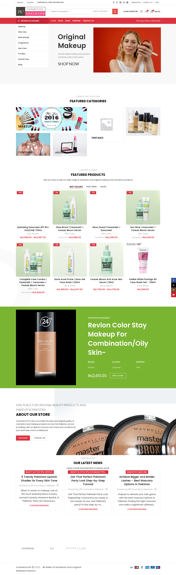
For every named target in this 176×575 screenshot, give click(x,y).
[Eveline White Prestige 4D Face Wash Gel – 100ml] (143, 259)
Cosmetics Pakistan (44, 485)
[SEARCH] (115, 11)
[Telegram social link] (127, 2)
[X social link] (117, 2)
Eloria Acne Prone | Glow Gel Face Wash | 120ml (69, 281)
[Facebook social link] (113, 2)
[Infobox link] (98, 365)
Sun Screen (33, 233)
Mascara (142, 472)
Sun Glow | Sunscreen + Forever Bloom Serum (143, 229)
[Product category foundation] (143, 121)
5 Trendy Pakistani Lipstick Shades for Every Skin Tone (39, 478)
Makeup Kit (132, 472)
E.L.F (52, 548)
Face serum (106, 285)
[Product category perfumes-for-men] (106, 124)
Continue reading (39, 505)
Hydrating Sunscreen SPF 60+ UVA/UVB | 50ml (33, 229)
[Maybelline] (76, 548)
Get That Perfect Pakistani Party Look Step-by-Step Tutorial (88, 480)
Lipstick (49, 472)
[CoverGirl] (28, 548)
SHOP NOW (68, 64)
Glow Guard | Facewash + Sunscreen (106, 229)
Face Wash (69, 285)
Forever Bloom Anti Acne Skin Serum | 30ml (106, 281)
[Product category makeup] (51, 119)
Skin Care (70, 233)
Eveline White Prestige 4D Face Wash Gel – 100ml (143, 281)
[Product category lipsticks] (70, 144)
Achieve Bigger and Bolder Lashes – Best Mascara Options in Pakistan (137, 480)
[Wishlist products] (141, 11)
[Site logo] (31, 11)
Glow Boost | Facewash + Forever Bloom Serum (70, 229)
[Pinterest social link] (120, 2)
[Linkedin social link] (124, 2)
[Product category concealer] (33, 144)
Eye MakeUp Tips (97, 472)
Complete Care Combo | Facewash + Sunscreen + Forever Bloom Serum (33, 282)
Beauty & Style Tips (35, 472)
